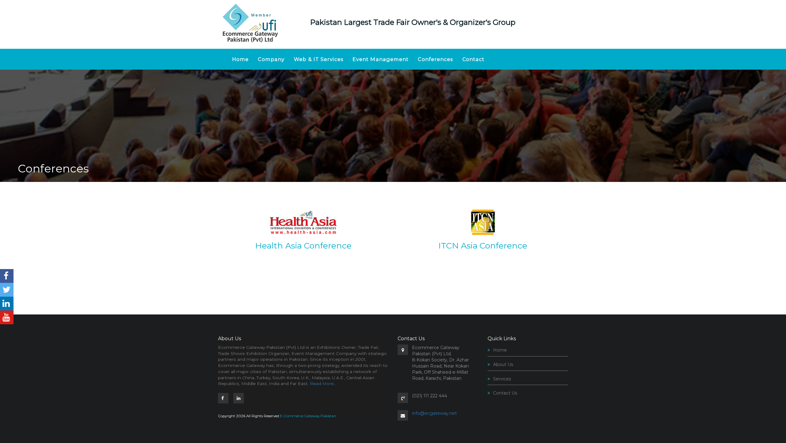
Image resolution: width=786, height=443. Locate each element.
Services (502, 379)
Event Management (380, 59)
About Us (503, 364)
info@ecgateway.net (434, 413)
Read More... (323, 383)
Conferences (435, 59)
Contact (473, 59)
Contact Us (505, 393)
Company (271, 59)
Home (240, 59)
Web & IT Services (318, 59)
